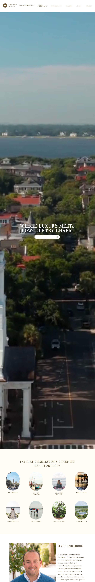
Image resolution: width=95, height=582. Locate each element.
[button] (26, 5)
